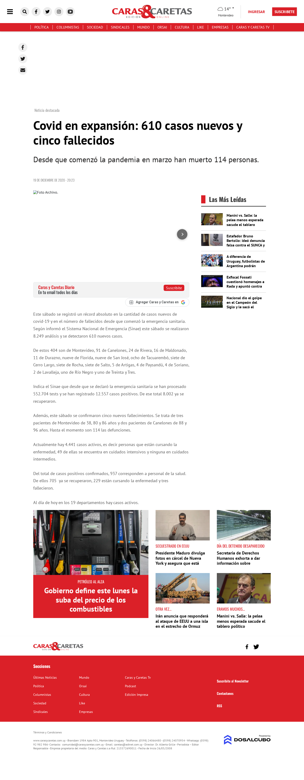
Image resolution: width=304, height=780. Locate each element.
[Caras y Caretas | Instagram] (58, 11)
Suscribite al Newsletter (233, 680)
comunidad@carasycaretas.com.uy (83, 744)
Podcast (130, 686)
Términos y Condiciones (47, 732)
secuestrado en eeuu (172, 546)
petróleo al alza (91, 581)
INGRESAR (256, 11)
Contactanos (225, 693)
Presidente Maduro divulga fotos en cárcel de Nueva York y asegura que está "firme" (180, 560)
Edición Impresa (136, 694)
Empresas (220, 27)
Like (200, 27)
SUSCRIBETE (284, 11)
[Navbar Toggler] (13, 11)
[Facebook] (22, 47)
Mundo (143, 27)
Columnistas (68, 27)
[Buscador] (24, 11)
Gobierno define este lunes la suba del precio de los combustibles (91, 599)
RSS (219, 705)
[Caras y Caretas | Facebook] (36, 11)
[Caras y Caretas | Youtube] (70, 11)
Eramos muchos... (231, 609)
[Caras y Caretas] (58, 650)
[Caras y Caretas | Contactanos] (265, 646)
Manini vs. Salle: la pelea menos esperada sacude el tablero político (245, 222)
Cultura (182, 27)
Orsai (162, 27)
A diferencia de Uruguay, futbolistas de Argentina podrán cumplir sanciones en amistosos (246, 265)
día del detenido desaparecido (241, 546)
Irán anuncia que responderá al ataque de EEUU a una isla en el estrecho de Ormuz (182, 621)
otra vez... (163, 609)
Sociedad (95, 27)
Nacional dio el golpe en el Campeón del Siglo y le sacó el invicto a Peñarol (244, 304)
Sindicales (120, 27)
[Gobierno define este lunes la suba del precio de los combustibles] (90, 542)
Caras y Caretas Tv (253, 27)
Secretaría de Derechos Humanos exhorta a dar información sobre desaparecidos (238, 560)
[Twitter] (22, 58)
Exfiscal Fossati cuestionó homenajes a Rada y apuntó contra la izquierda (245, 284)
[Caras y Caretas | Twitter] (47, 11)
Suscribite (174, 287)
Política (41, 27)
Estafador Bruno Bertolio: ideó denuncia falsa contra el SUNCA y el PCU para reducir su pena (246, 245)
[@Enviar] (22, 70)
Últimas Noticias (45, 677)
